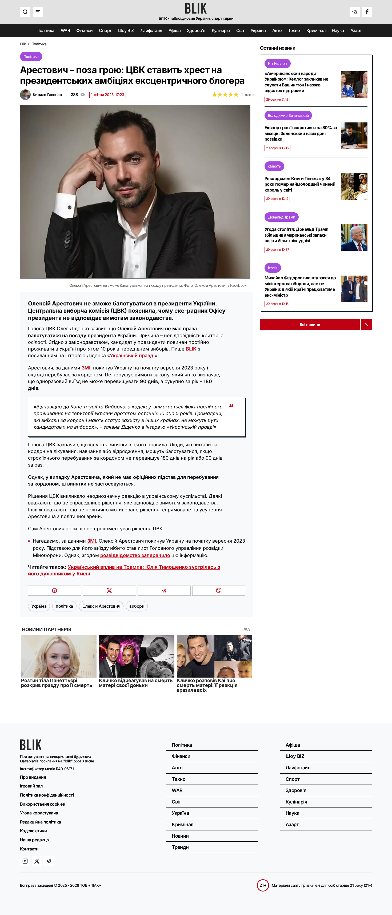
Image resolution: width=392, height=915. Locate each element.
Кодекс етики (33, 830)
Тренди (180, 847)
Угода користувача (39, 812)
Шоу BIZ (126, 30)
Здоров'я (196, 30)
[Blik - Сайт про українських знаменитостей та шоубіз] (31, 748)
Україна (258, 30)
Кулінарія (221, 30)
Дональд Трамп (281, 217)
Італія (273, 267)
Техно (294, 30)
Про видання (33, 777)
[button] (25, 12)
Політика (45, 30)
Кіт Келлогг (277, 63)
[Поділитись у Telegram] (164, 591)
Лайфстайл (151, 30)
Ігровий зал (31, 786)
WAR (65, 30)
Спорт (105, 30)
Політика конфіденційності (47, 795)
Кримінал (316, 30)
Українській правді (132, 355)
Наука (338, 30)
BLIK (191, 349)
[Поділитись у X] (109, 591)
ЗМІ (86, 368)
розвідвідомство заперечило (135, 555)
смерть (274, 166)
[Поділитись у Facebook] (54, 591)
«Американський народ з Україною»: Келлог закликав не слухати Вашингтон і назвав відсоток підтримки (296, 82)
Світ (240, 30)
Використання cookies (42, 804)
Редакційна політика (40, 822)
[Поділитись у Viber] (218, 591)
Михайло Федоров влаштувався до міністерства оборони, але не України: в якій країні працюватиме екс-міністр (300, 286)
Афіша (175, 30)
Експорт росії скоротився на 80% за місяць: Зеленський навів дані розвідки (301, 133)
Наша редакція (35, 839)
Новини (180, 836)
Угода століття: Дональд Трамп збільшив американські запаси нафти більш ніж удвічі (296, 234)
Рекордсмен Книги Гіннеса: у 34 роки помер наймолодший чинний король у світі (300, 184)
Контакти (29, 849)
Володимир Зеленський (288, 115)
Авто (277, 30)
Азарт (356, 30)
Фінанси (84, 30)
